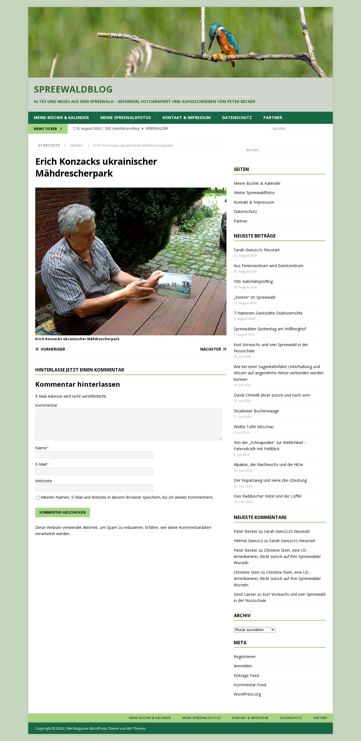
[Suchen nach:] (297, 128)
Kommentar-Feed (250, 684)
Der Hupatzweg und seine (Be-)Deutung (270, 480)
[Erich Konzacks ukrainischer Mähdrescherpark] (130, 332)
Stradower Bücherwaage (256, 411)
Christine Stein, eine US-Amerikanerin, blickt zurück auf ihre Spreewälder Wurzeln (277, 556)
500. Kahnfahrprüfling (253, 281)
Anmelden (243, 666)
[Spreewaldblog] (180, 74)
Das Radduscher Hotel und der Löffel (267, 496)
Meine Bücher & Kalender (61, 117)
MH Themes (136, 728)
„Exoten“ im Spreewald (254, 297)
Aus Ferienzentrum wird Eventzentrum (268, 265)
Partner (272, 117)
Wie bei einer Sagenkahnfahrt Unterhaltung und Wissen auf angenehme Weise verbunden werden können (279, 373)
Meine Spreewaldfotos (125, 117)
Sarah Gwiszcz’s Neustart (257, 249)
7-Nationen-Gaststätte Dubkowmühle (268, 313)
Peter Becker (245, 531)
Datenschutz (237, 117)
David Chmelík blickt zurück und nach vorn (272, 395)
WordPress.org (247, 694)
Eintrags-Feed (246, 675)
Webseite (43, 480)
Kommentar (46, 405)
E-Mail (41, 464)
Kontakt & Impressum (186, 117)
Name (41, 447)
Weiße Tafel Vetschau (254, 426)
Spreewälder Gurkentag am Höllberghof (270, 328)
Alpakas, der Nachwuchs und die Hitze (268, 464)
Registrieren (245, 656)
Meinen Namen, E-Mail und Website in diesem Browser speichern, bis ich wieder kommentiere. (127, 497)
